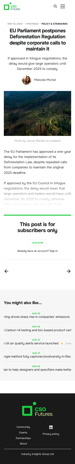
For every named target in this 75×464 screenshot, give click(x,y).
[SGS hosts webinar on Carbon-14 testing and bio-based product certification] (37, 328)
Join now (37, 242)
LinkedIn (51, 427)
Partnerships (23, 438)
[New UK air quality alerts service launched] (37, 341)
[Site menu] (63, 6)
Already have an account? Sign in (37, 251)
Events (23, 432)
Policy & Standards (55, 23)
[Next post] (68, 271)
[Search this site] (55, 6)
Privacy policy (51, 434)
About (23, 443)
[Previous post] (6, 271)
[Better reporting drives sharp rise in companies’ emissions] (37, 315)
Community (23, 427)
